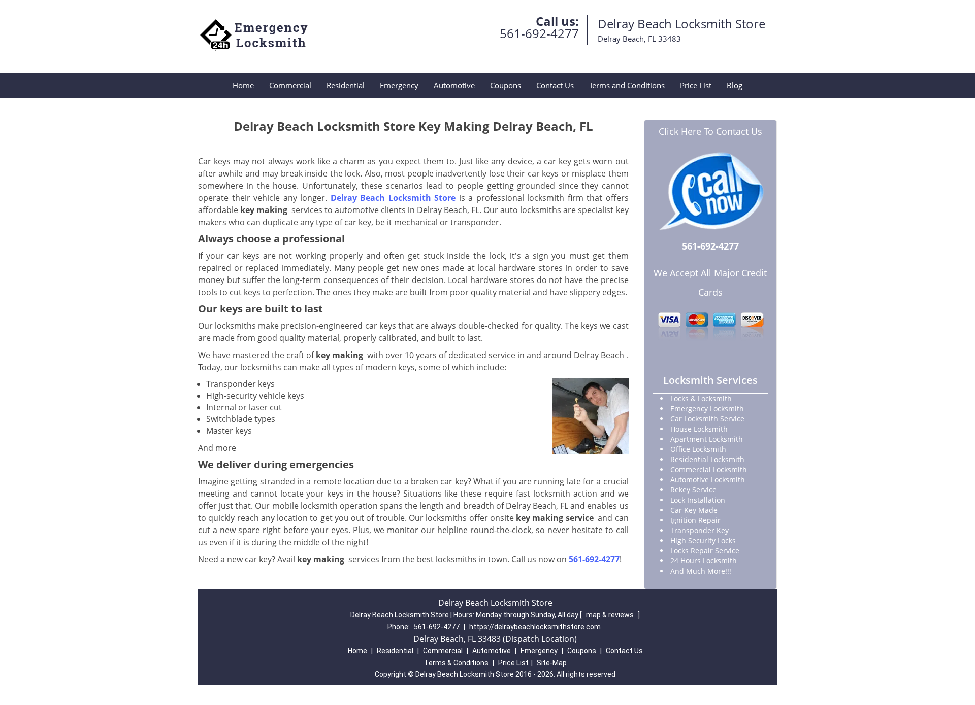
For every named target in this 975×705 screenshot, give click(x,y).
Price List (695, 85)
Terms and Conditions (627, 85)
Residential (346, 85)
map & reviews (610, 615)
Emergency (399, 85)
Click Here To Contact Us (710, 131)
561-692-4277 (539, 33)
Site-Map (552, 663)
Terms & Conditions (456, 663)
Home (243, 85)
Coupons (505, 85)
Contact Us (555, 85)
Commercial (290, 85)
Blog (734, 85)
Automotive (454, 85)
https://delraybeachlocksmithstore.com (535, 627)
